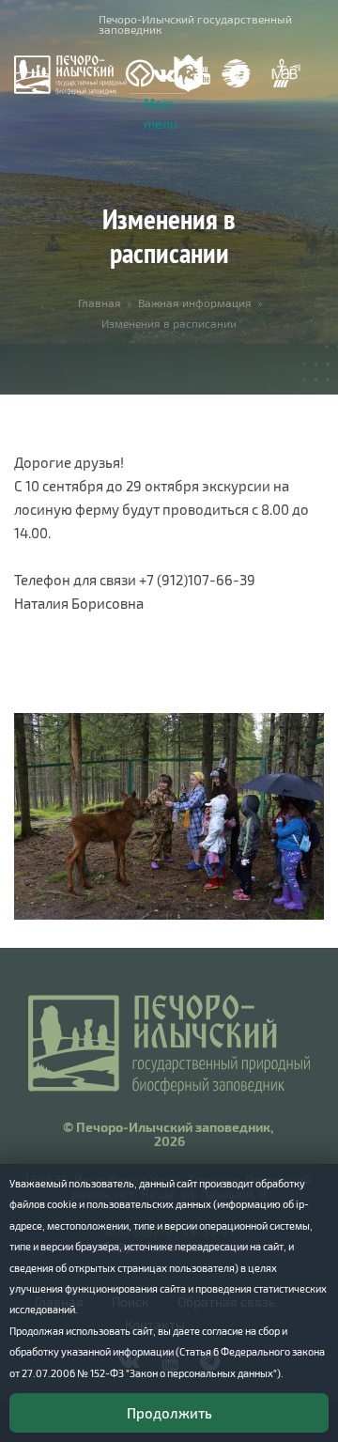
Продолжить (169, 1412)
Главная (99, 302)
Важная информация (195, 302)
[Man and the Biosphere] (285, 74)
